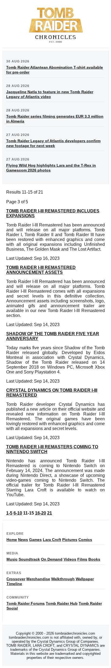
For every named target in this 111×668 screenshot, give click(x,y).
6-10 (17, 513)
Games (35, 539)
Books (94, 559)
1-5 (9, 513)
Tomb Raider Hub (62, 603)
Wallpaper (85, 579)
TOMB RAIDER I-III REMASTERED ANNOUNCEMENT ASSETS (41, 270)
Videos (70, 559)
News (23, 539)
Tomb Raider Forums (25, 603)
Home (11, 539)
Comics (85, 539)
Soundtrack (29, 559)
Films (82, 559)
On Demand (52, 559)
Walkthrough (63, 579)
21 (49, 513)
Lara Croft (52, 539)
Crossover (15, 579)
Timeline (14, 584)
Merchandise (38, 579)
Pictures (69, 539)
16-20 (40, 513)
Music (12, 559)
